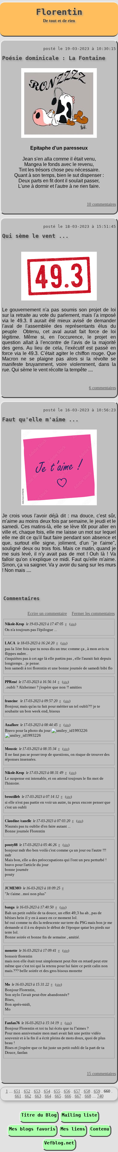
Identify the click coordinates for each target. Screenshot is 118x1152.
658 (87, 1091)
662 (28, 1096)
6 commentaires (102, 388)
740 (100, 1096)
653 (37, 1091)
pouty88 (11, 845)
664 (48, 1096)
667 (78, 1096)
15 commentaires (101, 1073)
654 (47, 1091)
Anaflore (11, 725)
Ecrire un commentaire (47, 613)
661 (18, 1096)
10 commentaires (101, 204)
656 (67, 1091)
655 (57, 1091)
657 (77, 1091)
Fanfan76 (12, 1023)
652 (27, 1091)
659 (97, 1091)
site (72, 624)
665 (58, 1096)
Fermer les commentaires (93, 613)
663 (38, 1096)
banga (10, 907)
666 (68, 1096)
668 (88, 1096)
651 (17, 1091)
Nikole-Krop (14, 624)
